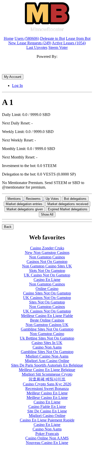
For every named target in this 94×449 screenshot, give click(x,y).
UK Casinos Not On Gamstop (47, 297)
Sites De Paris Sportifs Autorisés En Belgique (47, 365)
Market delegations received (67, 204)
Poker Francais (47, 433)
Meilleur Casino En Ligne (47, 393)
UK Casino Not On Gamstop (47, 275)
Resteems (33, 199)
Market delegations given (25, 209)
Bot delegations (75, 199)
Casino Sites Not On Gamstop (47, 293)
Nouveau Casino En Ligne (47, 442)
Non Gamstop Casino (47, 334)
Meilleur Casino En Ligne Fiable (47, 316)
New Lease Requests (29, 43)
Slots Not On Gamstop (47, 270)
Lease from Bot (78, 38)
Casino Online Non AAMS (47, 438)
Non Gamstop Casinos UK (47, 325)
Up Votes (52, 199)
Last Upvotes (36, 47)
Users (27, 38)
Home (9, 38)
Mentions (14, 199)
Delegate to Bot (52, 38)
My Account (12, 77)
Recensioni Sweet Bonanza (47, 388)
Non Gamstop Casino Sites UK (47, 266)
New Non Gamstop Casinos (47, 252)
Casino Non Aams (47, 347)
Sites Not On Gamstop (47, 302)
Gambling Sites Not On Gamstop (47, 329)
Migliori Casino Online (47, 415)
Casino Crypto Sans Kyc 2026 (47, 384)
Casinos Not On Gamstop (47, 261)
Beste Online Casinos (47, 320)
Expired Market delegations (67, 209)
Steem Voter (58, 47)
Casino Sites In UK (47, 343)
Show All (47, 214)
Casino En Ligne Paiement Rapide (47, 420)
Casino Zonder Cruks (47, 248)
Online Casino (47, 288)
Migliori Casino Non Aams (47, 356)
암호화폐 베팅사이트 (47, 379)
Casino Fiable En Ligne (47, 406)
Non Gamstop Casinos (47, 257)
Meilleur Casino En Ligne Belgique (47, 370)
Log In (17, 85)
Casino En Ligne (47, 279)
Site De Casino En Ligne (47, 411)
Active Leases (69, 43)
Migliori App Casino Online (47, 361)
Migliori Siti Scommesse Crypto (47, 374)
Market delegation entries (24, 204)
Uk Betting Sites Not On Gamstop (47, 338)
